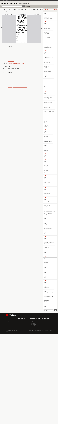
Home (2, 0)
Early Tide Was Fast (46, 67)
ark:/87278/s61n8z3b (11, 61)
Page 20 (46, 236)
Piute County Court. (46, 170)
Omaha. (45, 232)
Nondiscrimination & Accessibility (36, 330)
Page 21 (46, 256)
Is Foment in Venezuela (46, 206)
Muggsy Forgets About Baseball (47, 71)
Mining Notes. (45, 137)
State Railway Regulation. (47, 33)
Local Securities (46, 150)
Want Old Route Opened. (47, 193)
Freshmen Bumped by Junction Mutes (48, 70)
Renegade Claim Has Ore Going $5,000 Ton (49, 111)
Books (44, 86)
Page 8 (46, 42)
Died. (44, 261)
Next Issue (55, 9)
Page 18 (46, 197)
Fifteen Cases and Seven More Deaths (48, 296)
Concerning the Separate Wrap (47, 19)
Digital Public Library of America (47, 322)
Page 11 (46, 91)
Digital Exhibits (32, 322)
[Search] (23, 6)
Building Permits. (46, 227)
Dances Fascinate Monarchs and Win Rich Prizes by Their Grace (50, 211)
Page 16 (46, 175)
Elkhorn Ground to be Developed (48, 135)
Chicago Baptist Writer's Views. (47, 29)
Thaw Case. (45, 38)
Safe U (43, 330)
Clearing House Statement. (47, 151)
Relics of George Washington (47, 46)
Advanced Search (28, 6)
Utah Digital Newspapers (34, 321)
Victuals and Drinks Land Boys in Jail (48, 76)
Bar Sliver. (45, 146)
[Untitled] (45, 13)
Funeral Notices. (46, 262)
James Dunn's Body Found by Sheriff (48, 292)
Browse (4, 0)
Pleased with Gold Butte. (47, 107)
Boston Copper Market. (46, 112)
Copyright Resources (21, 322)
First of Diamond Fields (46, 271)
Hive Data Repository (33, 326)
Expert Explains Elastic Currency (48, 239)
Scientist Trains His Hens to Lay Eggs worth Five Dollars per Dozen (49, 209)
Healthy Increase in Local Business (48, 295)
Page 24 (46, 303)
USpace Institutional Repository (35, 325)
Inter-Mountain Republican (23, 3)
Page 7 (46, 21)
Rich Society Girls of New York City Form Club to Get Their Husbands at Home (50, 201)
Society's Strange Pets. (46, 125)
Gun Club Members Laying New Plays (48, 57)
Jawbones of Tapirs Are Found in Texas (48, 48)
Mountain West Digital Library (46, 321)
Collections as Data (33, 323)
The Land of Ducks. (46, 202)
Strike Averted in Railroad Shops (48, 228)
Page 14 (46, 153)
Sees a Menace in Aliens (47, 247)
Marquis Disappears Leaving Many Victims (49, 242)
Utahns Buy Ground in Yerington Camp (48, 97)
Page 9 (46, 50)
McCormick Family (46, 121)
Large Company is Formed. (47, 108)
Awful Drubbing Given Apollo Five (48, 72)
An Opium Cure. (46, 217)
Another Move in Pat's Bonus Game (48, 288)
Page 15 (46, 159)
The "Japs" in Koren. (46, 181)
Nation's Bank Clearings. (47, 142)
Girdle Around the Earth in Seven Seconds (49, 307)
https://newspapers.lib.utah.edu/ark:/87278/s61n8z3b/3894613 (17, 87)
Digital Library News (33, 324)
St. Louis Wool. (45, 145)
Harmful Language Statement (14, 0)
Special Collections (21, 321)
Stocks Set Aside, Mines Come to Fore (48, 149)
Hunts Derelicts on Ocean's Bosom (48, 268)
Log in (57, 0)
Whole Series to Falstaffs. (47, 62)
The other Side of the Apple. (47, 28)
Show (9, 85)
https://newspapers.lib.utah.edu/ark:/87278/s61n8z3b (16, 63)
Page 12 (46, 116)
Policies (51, 330)
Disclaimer (46, 330)
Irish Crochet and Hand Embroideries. (48, 18)
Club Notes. (45, 173)
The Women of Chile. (46, 243)
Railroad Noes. (45, 229)
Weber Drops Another (46, 56)
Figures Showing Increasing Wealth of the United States (49, 172)
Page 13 (46, 129)
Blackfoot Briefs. (46, 166)
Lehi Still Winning (46, 58)
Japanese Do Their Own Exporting (48, 213)
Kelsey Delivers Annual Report (47, 224)
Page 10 (46, 80)
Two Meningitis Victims (46, 287)
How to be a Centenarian (47, 248)
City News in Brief (46, 301)
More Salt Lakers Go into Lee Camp (48, 102)
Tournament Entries (46, 66)
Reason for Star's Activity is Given (48, 141)
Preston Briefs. (45, 169)
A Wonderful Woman (46, 127)
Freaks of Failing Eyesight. (47, 182)
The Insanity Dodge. (46, 32)
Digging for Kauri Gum (46, 126)
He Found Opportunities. (47, 103)
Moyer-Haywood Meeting (47, 297)
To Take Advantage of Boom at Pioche (48, 101)
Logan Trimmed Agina (46, 63)
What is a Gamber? (46, 36)
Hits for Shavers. (46, 253)
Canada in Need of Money (47, 205)
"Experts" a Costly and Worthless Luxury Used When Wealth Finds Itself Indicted (50, 89)
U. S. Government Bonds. (47, 140)
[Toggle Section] (44, 21)
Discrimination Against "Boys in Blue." (48, 244)
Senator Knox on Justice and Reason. (48, 27)
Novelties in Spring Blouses (47, 14)
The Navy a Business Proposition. (48, 47)
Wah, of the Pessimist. (46, 87)
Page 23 (46, 280)
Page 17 (46, 187)
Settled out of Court (46, 300)
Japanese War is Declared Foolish (48, 214)
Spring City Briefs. (46, 194)
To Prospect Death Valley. (47, 98)
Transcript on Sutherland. (47, 37)
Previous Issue (46, 9)
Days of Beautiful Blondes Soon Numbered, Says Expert (49, 184)
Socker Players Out (46, 75)
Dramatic (45, 85)
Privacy (30, 330)
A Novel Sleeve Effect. (46, 17)
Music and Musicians (46, 165)
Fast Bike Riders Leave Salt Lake (48, 61)
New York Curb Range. (46, 106)
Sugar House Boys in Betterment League (49, 77)
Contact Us (7, 0)
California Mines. (46, 136)
